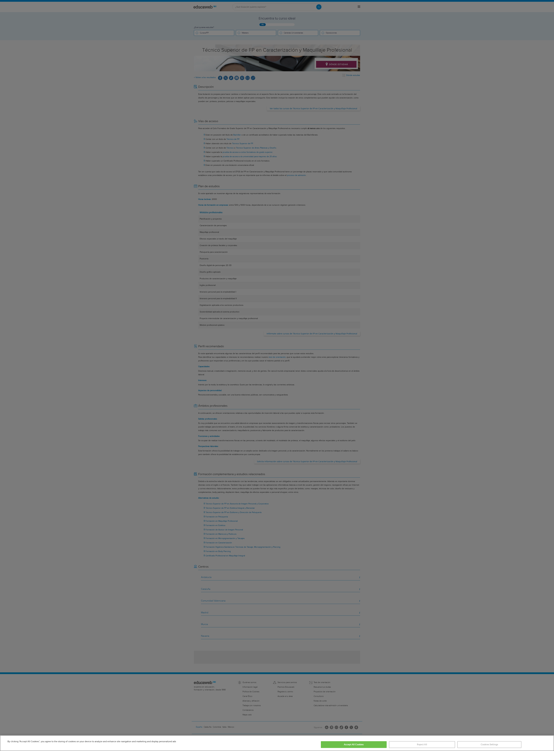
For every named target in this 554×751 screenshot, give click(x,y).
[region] (277, 743)
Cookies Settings (489, 744)
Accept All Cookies (354, 744)
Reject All (422, 744)
